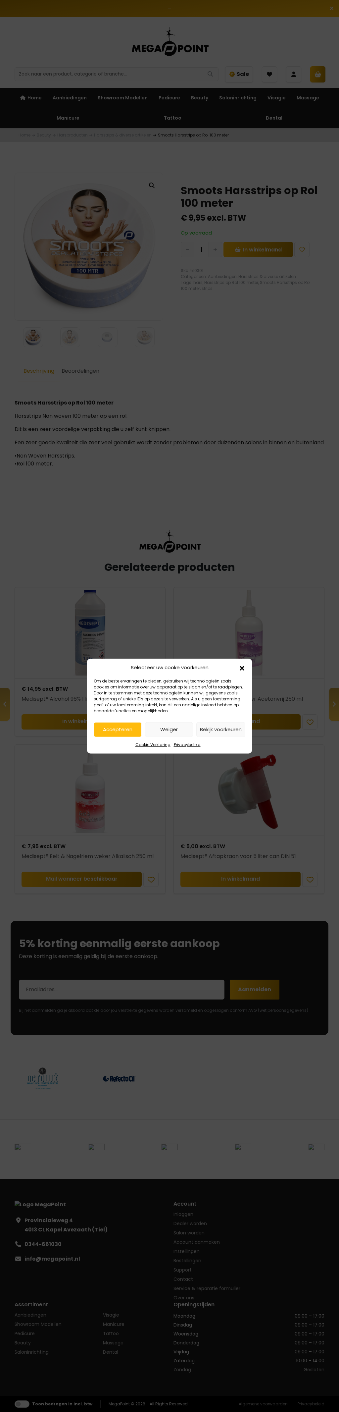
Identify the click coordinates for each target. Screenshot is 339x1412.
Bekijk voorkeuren (221, 729)
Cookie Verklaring (152, 744)
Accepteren (117, 729)
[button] (242, 667)
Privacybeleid (187, 744)
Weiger (169, 729)
